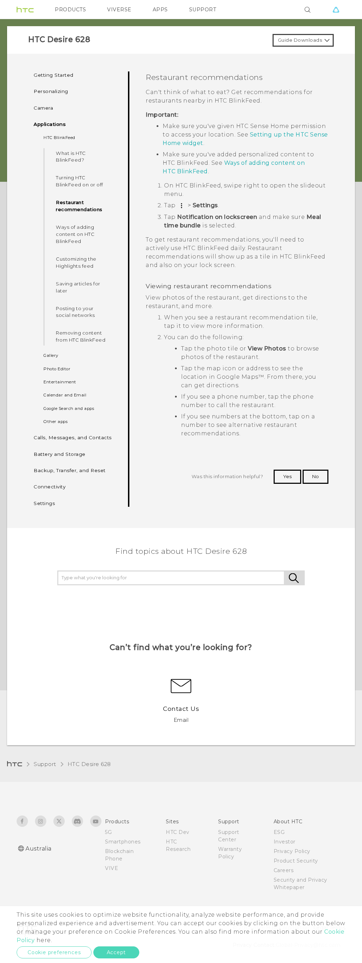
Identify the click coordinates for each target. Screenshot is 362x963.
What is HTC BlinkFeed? (71, 156)
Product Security (296, 861)
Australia (38, 848)
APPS (160, 9)
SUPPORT (202, 9)
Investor (285, 842)
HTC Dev (177, 832)
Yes (287, 476)
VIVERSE (119, 9)
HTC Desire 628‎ (89, 764)
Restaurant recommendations (79, 205)
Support (45, 764)
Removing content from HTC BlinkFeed (80, 336)
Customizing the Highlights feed (76, 262)
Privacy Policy (292, 851)
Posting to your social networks (75, 312)
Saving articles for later (78, 287)
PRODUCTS (70, 9)
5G (108, 832)
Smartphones (123, 842)
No (315, 476)
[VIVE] (336, 10)
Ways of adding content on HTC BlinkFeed (75, 234)
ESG (279, 832)
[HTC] (25, 9)
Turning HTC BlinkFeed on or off (79, 181)
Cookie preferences (54, 952)
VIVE (111, 868)
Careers (284, 870)
